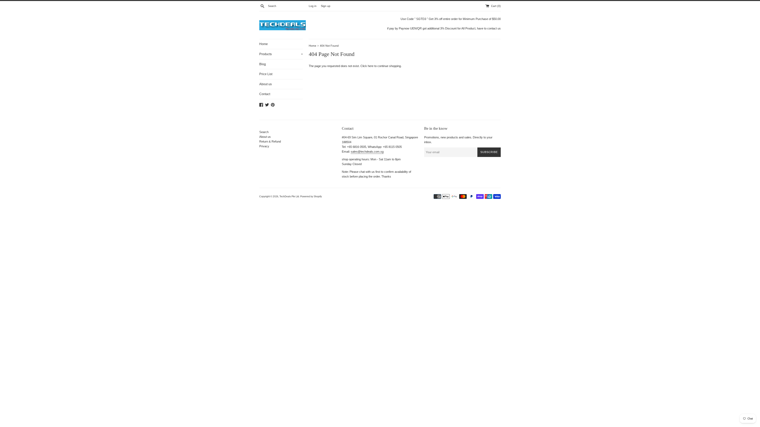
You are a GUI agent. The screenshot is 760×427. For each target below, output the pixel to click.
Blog (262, 64)
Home (263, 44)
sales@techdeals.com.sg (367, 151)
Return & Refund (270, 141)
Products (281, 54)
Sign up (325, 6)
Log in (312, 6)
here (370, 66)
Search (264, 132)
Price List (265, 74)
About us (265, 84)
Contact (264, 94)
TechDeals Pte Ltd (289, 196)
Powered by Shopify (311, 196)
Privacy (264, 146)
